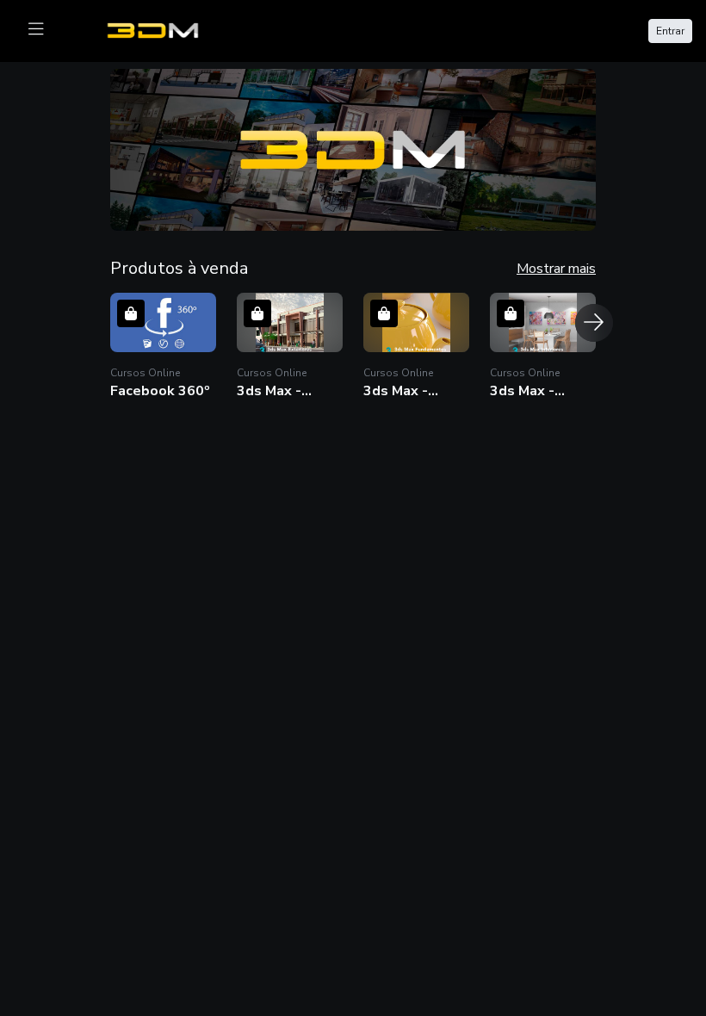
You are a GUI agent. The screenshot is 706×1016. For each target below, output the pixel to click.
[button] (353, 150)
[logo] (163, 29)
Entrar (670, 31)
